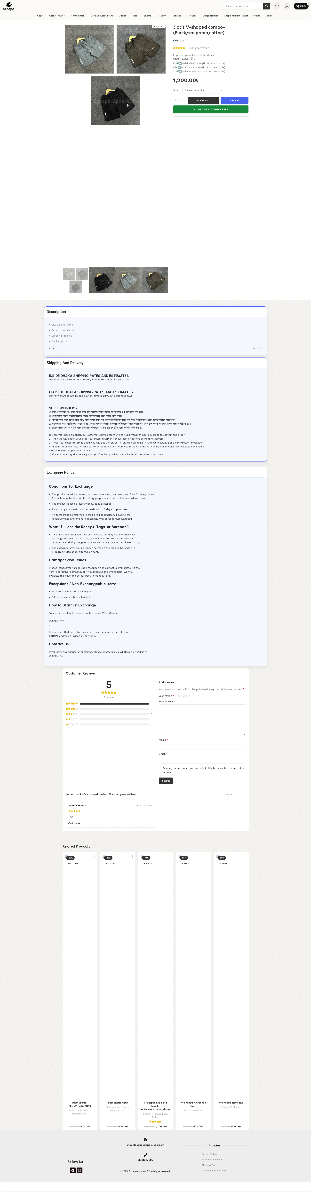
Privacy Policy (209, 1154)
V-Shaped (197, 1110)
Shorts (72, 1110)
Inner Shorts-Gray (117, 1102)
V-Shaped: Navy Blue (231, 1102)
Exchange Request (212, 1159)
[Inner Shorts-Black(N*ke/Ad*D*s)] (80, 977)
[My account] (287, 6)
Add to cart (203, 100)
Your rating (166, 696)
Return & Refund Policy (214, 1170)
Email (163, 753)
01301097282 (56, 621)
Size (175, 90)
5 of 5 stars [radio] (189, 696)
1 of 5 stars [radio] (179, 696)
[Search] (266, 6)
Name (163, 739)
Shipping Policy (210, 1165)
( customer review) (198, 48)
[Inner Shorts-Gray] (118, 977)
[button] (211, 109)
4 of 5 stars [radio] (186, 696)
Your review (167, 701)
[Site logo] (9, 5)
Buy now (234, 100)
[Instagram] (79, 1170)
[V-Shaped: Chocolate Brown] (193, 977)
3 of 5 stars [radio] (184, 696)
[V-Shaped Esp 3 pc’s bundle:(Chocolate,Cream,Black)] (155, 977)
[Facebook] (73, 1170)
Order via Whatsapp (213, 109)
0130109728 (55, 655)
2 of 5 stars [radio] (181, 696)
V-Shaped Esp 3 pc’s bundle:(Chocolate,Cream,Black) (155, 1106)
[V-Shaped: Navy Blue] (231, 977)
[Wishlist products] (277, 6)
